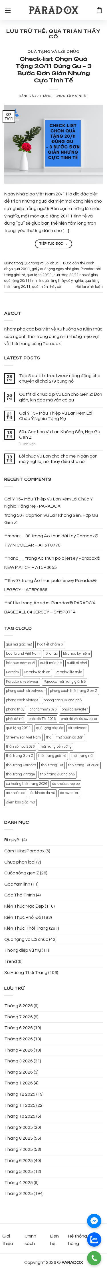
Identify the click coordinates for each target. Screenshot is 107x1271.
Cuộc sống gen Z (21, 873)
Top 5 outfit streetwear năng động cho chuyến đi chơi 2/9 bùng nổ (59, 378)
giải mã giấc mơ (19, 644)
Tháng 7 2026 (18, 1017)
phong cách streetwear (25, 691)
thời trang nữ (81, 756)
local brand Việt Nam (23, 654)
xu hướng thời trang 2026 (26, 784)
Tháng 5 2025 (18, 1171)
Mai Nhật (80, 96)
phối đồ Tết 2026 (42, 719)
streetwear (77, 728)
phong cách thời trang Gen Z (73, 691)
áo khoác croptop (66, 784)
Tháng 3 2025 (18, 1193)
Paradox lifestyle (68, 672)
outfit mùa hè (51, 663)
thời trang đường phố (57, 774)
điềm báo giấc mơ (20, 802)
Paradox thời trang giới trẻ (65, 682)
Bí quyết (12, 840)
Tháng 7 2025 (18, 1149)
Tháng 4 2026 (18, 1050)
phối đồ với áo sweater (79, 719)
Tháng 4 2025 (18, 1182)
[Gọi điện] (94, 1258)
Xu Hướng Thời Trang (25, 972)
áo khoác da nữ (43, 793)
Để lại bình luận (89, 287)
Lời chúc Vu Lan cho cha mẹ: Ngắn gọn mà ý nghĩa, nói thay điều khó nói (58, 459)
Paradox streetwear (22, 682)
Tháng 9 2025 (18, 1127)
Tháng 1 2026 (18, 1083)
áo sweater (69, 793)
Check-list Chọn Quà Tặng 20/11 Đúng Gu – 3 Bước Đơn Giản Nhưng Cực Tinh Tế (54, 70)
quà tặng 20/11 (39, 275)
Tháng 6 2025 (18, 1160)
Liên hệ (54, 1240)
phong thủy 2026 (42, 709)
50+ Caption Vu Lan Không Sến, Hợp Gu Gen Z (59, 434)
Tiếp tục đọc (53, 244)
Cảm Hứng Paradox (24, 851)
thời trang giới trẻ (52, 756)
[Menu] (7, 10)
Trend (10, 961)
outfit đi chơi (77, 663)
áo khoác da (15, 793)
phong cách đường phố (63, 700)
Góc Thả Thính (19, 895)
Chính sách (30, 1240)
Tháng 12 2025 (19, 1094)
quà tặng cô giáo (49, 728)
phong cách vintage (22, 700)
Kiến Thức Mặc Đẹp (24, 906)
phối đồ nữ (14, 719)
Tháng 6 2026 (18, 1027)
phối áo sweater (75, 709)
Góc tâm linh (17, 884)
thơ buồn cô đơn (69, 737)
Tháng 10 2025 (19, 1116)
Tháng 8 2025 (18, 1138)
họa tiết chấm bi (50, 644)
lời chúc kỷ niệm (76, 654)
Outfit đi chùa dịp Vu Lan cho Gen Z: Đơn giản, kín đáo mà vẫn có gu (60, 397)
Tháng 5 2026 (18, 1039)
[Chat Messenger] (94, 1221)
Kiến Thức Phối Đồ (22, 917)
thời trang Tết (52, 765)
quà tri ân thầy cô (46, 287)
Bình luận (27, 444)
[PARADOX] (53, 10)
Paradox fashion (37, 672)
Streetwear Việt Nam (23, 737)
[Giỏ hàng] (99, 10)
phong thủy (15, 709)
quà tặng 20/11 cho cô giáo (76, 275)
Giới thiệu (7, 1240)
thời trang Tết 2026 (83, 765)
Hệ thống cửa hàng (82, 1240)
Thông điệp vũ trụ (22, 950)
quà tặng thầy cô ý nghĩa (63, 281)
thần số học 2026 (20, 747)
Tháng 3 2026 (18, 1061)
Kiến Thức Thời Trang (26, 928)
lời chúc (51, 654)
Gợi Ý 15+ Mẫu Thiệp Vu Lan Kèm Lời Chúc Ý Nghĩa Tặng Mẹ (55, 416)
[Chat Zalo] (94, 1239)
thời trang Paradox (21, 765)
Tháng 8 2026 (18, 1005)
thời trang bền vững (56, 747)
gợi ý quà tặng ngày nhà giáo (55, 269)
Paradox (12, 672)
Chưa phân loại (19, 862)
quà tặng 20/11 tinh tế (22, 281)
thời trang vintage (20, 774)
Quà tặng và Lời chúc (53, 52)
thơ (48, 737)
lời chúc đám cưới (20, 663)
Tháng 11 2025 (19, 1105)
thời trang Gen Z (19, 756)
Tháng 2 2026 (18, 1072)
